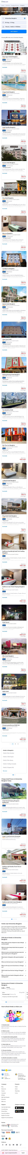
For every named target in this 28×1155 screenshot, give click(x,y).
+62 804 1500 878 (21, 1076)
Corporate (3, 1093)
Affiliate (3, 1095)
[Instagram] (17, 1145)
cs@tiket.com (7, 1078)
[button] (14, 943)
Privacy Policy (4, 1111)
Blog (2, 1086)
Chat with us (6, 1075)
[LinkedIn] (10, 1145)
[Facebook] (2, 1145)
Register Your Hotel (5, 1115)
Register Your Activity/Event (7, 1117)
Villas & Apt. (17, 1091)
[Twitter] (6, 1145)
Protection (3, 1099)
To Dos (16, 1093)
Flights (16, 1086)
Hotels (16, 1089)
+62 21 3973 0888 (21, 1079)
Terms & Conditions (5, 1113)
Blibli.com (3, 1101)
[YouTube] (13, 1145)
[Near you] (25, 18)
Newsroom (3, 1089)
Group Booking (4, 1109)
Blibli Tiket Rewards (5, 1097)
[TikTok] (20, 1145)
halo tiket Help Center (5, 1107)
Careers (3, 1091)
